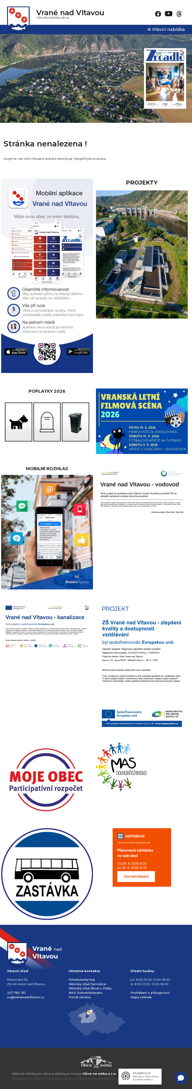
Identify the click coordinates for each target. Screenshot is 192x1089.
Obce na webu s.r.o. (100, 1073)
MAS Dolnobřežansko (86, 993)
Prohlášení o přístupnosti (150, 993)
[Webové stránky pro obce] (96, 1062)
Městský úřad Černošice (87, 984)
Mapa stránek (141, 997)
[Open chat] (180, 1077)
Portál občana (80, 997)
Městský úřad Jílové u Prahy (90, 988)
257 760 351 (16, 993)
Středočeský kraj (82, 979)
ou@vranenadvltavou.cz (25, 997)
